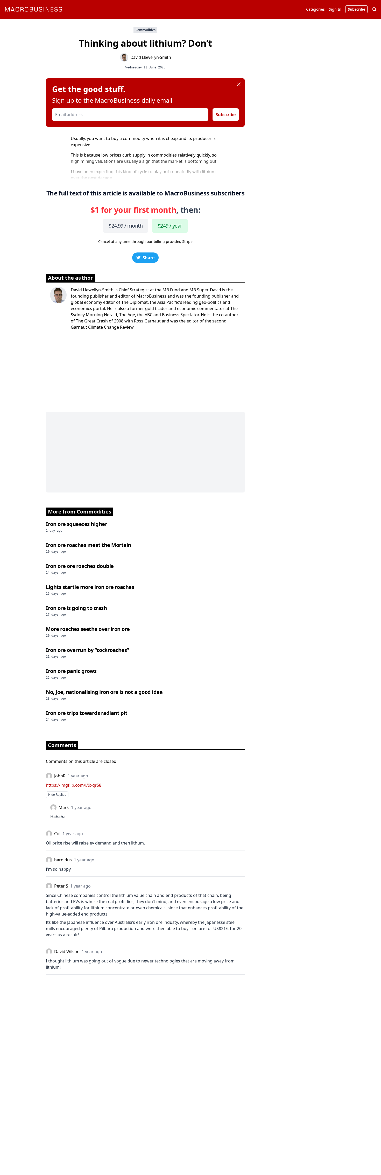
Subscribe (226, 114)
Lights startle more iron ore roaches (90, 586)
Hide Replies (57, 794)
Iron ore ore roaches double (80, 565)
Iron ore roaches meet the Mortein (88, 544)
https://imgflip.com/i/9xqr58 (73, 785)
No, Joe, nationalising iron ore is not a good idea (104, 691)
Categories (315, 9)
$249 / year (170, 225)
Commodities (146, 30)
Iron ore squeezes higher (76, 523)
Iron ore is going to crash (76, 607)
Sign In (335, 9)
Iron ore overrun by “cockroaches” (87, 649)
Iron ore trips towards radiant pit (86, 712)
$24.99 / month (126, 225)
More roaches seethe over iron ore (88, 628)
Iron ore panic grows (71, 670)
